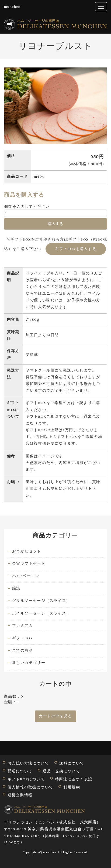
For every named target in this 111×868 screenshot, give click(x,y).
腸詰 (16, 588)
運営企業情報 (20, 795)
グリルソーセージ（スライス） (41, 601)
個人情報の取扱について (30, 787)
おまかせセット (26, 551)
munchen (12, 7)
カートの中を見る (55, 716)
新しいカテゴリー (28, 663)
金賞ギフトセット (28, 564)
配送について (20, 771)
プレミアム (22, 626)
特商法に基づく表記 (73, 779)
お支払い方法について (28, 763)
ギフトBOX (22, 638)
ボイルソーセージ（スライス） (41, 613)
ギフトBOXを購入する (75, 249)
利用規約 (71, 787)
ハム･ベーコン (25, 576)
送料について (71, 763)
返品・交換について (61, 771)
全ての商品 (22, 650)
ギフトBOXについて (26, 779)
